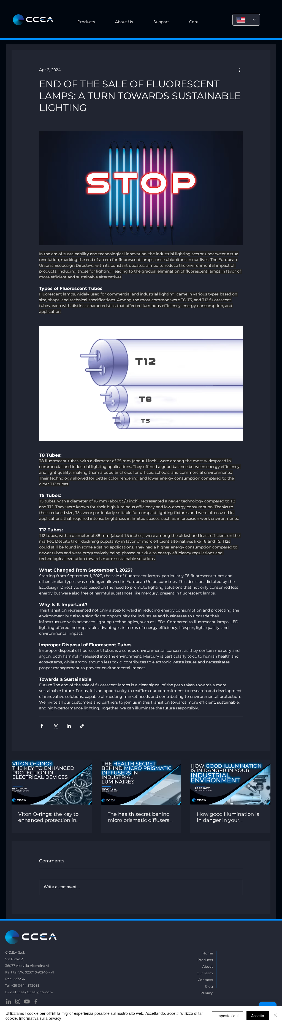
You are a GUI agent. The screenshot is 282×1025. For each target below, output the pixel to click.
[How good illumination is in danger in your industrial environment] (230, 782)
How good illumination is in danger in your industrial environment (228, 817)
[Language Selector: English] (246, 20)
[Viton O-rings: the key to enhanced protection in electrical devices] (52, 782)
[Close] (275, 1016)
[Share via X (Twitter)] (55, 725)
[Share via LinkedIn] (68, 725)
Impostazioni (227, 1015)
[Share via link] (82, 725)
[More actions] (239, 69)
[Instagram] (17, 1001)
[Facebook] (35, 1001)
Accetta (257, 1015)
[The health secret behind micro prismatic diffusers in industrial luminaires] (141, 782)
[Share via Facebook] (41, 725)
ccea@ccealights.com (35, 992)
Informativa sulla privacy (40, 1018)
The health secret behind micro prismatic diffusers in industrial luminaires (139, 817)
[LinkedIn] (8, 1001)
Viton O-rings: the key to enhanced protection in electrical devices (48, 817)
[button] (124, 22)
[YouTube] (26, 1001)
